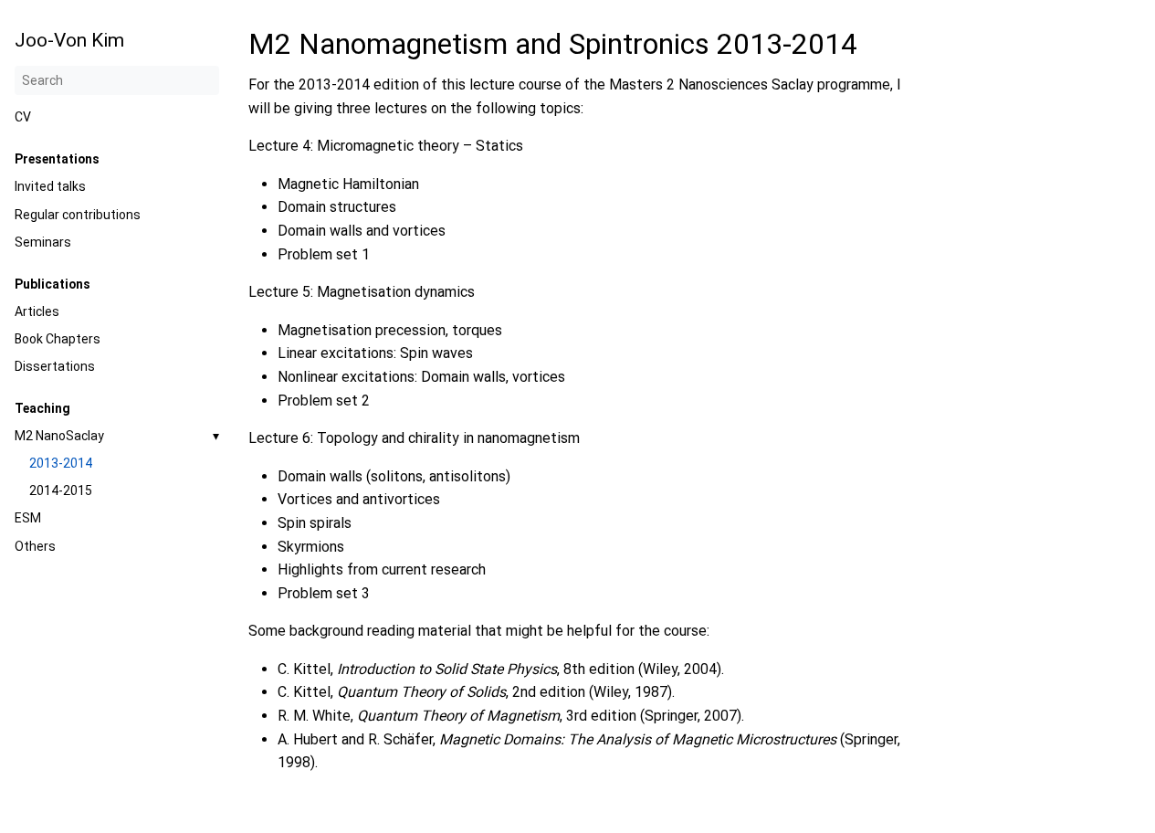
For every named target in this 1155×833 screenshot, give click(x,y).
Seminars (43, 242)
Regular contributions (78, 214)
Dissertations (55, 366)
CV (23, 117)
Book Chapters (57, 339)
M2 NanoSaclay (59, 435)
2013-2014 (60, 463)
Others (35, 546)
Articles (37, 311)
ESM (28, 518)
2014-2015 (60, 490)
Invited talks (50, 186)
